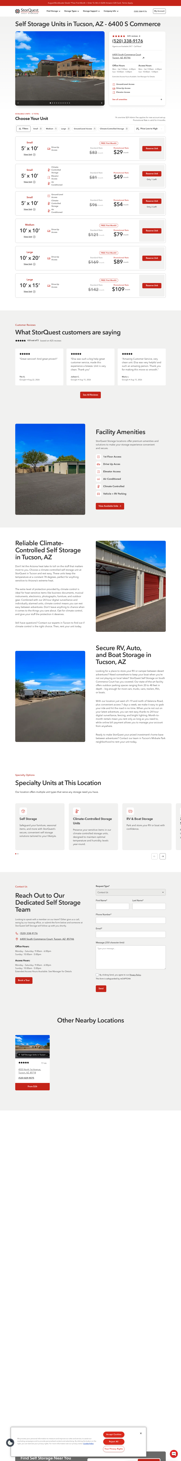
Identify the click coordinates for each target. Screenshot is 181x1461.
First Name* (101, 900)
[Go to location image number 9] (67, 103)
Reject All (113, 1442)
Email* (99, 928)
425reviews (132, 36)
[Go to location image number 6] (60, 103)
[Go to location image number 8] (65, 103)
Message (110, 942)
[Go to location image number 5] (58, 103)
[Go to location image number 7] (63, 103)
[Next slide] (163, 856)
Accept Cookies (113, 1434)
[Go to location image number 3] (54, 103)
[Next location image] (101, 103)
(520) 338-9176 (127, 41)
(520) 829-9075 (26, 1078)
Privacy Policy (135, 975)
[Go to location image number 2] (52, 103)
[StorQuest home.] (30, 11)
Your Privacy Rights (114, 1449)
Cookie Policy (88, 1444)
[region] (78, 1442)
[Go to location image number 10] (69, 103)
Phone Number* (103, 914)
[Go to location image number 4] (56, 103)
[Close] (141, 1433)
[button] (10, 1442)
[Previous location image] (17, 103)
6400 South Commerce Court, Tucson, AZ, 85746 (47, 939)
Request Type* (103, 886)
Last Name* (138, 900)
